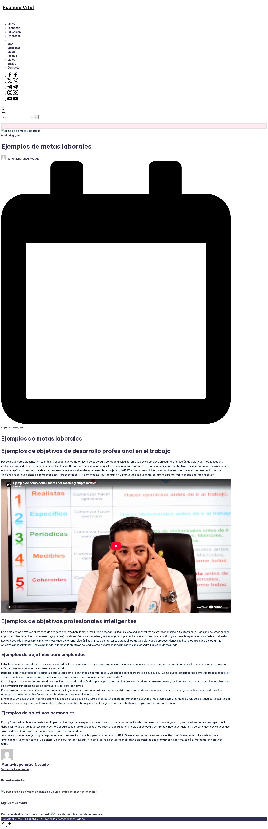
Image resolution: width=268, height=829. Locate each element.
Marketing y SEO (11, 135)
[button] (32, 117)
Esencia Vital (18, 7)
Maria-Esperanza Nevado (25, 764)
